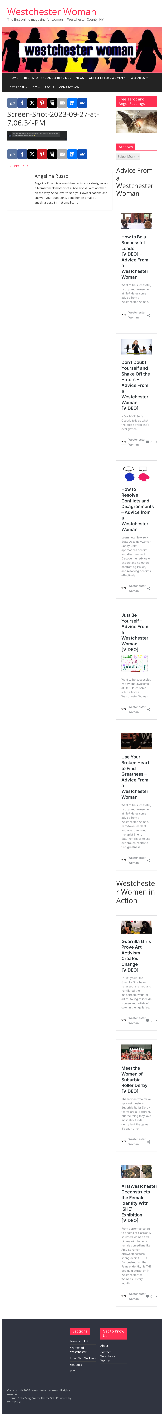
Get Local (17, 87)
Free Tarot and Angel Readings (47, 78)
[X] (32, 103)
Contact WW (69, 87)
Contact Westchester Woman (108, 1356)
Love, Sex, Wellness (83, 1358)
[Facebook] (22, 103)
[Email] (62, 103)
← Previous (19, 166)
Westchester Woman (52, 11)
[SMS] (72, 103)
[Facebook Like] (12, 103)
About (49, 87)
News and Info (79, 1341)
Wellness (138, 78)
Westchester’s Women (106, 78)
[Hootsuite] (52, 103)
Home (14, 78)
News (80, 78)
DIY (34, 87)
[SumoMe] (82, 103)
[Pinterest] (42, 103)
